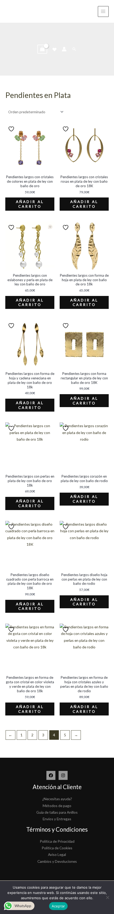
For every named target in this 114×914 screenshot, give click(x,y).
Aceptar (58, 906)
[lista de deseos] (54, 49)
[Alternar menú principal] (103, 11)
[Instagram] (63, 775)
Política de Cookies (57, 848)
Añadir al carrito (30, 204)
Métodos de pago (57, 805)
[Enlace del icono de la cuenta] (64, 49)
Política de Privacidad (57, 841)
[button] (74, 49)
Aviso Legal (57, 854)
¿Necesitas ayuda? (57, 799)
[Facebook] (50, 775)
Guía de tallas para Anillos (57, 812)
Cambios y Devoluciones (57, 861)
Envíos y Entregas (57, 819)
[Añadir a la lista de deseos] (12, 129)
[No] (107, 897)
